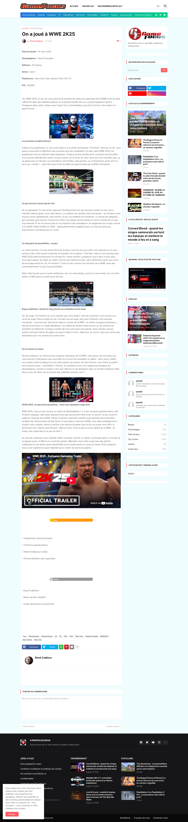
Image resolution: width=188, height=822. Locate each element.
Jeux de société (126, 15)
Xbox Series (27, 674)
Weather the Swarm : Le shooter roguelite (154, 274)
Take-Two (79, 671)
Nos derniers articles (110, 6)
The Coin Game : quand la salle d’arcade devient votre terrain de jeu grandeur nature (154, 246)
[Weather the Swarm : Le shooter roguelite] (134, 276)
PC (59, 15)
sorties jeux (147, 517)
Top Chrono (80, 15)
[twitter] (160, 15)
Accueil (74, 6)
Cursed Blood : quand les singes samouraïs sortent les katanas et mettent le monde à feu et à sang (146, 302)
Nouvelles (88, 6)
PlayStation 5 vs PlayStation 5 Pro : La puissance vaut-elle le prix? (153, 229)
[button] (158, 6)
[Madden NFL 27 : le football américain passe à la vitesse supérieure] (77, 815)
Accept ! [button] (12, 814)
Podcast (114, 15)
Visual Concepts (91, 671)
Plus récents (28, 760)
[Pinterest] (66, 681)
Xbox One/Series (28, 15)
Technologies (92, 15)
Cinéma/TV (104, 15)
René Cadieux (43, 692)
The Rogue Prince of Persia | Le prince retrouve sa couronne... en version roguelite (154, 212)
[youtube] (165, 15)
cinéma (147, 513)
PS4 (65, 671)
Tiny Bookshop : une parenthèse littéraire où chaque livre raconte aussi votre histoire (152, 800)
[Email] (72, 681)
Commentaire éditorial (142, 15)
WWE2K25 (104, 671)
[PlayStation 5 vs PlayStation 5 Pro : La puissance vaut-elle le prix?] (134, 228)
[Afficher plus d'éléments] (77, 681)
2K (56, 671)
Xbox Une (38, 674)
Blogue (147, 493)
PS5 (71, 671)
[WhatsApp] (61, 681)
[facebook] (156, 15)
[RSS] (165, 776)
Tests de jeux (68, 15)
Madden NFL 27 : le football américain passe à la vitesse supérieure (99, 814)
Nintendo (41, 15)
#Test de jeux (37, 63)
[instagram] (156, 162)
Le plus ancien (112, 760)
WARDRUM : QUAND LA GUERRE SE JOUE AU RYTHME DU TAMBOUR (154, 261)
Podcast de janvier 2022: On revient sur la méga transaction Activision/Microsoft (154, 408)
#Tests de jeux (47, 671)
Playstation (51, 15)
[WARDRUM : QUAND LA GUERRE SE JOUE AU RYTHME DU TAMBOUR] (134, 261)
